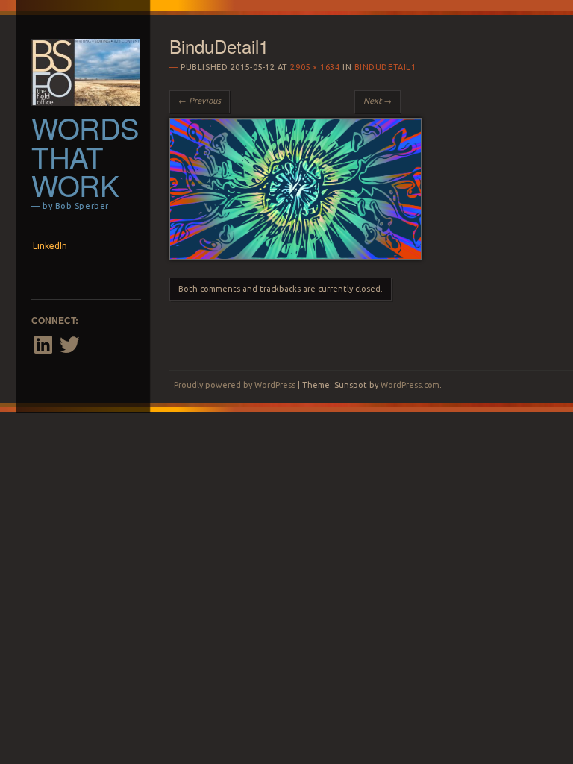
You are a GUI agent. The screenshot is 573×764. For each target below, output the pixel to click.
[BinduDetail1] (295, 256)
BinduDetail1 (385, 67)
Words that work (85, 156)
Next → (377, 100)
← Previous (199, 100)
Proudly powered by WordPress (234, 385)
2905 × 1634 (314, 67)
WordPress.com (410, 385)
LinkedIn (50, 246)
